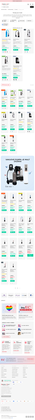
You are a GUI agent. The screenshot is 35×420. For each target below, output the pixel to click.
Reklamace (13, 377)
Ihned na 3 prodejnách (20, 230)
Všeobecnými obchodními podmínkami (12, 416)
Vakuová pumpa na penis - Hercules (13, 201)
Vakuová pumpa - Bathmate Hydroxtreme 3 (13, 246)
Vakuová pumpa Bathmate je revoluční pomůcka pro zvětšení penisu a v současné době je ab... (17, 70)
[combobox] (15, 7)
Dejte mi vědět (30, 255)
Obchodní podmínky (15, 375)
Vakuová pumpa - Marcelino (13, 143)
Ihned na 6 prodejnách (11, 208)
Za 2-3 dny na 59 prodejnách (12, 103)
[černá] (7, 52)
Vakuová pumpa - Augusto (22, 201)
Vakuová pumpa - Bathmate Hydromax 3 (5, 246)
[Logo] (5, 4)
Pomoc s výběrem (4, 369)
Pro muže (16, 9)
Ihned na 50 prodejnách (16, 75)
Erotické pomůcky (10, 9)
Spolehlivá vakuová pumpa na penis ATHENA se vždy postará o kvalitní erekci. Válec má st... (6, 69)
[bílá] (9, 52)
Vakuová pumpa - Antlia (30, 224)
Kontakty (24, 372)
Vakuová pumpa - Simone (22, 120)
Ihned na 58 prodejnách (12, 148)
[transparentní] (14, 79)
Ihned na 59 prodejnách (5, 75)
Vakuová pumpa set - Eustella (13, 98)
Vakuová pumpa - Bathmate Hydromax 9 (5, 224)
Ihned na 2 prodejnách (29, 230)
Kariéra (24, 375)
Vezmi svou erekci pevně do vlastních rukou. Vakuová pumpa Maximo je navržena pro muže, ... (17, 42)
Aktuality (24, 369)
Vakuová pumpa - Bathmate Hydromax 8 (22, 246)
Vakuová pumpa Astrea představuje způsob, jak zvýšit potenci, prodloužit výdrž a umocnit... (6, 43)
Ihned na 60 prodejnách (3, 148)
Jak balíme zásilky (14, 369)
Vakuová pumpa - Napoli (30, 98)
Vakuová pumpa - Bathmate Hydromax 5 (30, 201)
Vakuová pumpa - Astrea (6, 39)
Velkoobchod (25, 377)
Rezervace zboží (14, 372)
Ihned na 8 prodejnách (3, 230)
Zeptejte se (3, 375)
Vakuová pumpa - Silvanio (5, 143)
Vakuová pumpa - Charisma (27, 40)
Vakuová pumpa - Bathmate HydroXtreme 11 (30, 246)
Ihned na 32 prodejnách (3, 278)
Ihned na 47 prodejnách (29, 103)
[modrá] (3, 52)
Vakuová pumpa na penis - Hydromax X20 (17, 66)
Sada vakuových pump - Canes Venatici (21, 224)
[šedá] (3, 79)
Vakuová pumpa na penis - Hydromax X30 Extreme (4, 271)
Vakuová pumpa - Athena (5, 66)
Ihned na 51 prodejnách (3, 103)
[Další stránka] (19, 288)
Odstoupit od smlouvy (6, 396)
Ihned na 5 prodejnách (29, 208)
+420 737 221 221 (7, 380)
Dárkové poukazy (3, 377)
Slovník (2, 372)
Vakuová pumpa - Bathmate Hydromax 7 (13, 270)
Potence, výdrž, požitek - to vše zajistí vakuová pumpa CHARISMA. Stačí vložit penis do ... (28, 42)
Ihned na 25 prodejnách (3, 208)
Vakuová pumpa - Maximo (16, 40)
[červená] (5, 52)
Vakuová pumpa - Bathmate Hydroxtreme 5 (13, 224)
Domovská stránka (4, 9)
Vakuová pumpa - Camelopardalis (5, 201)
